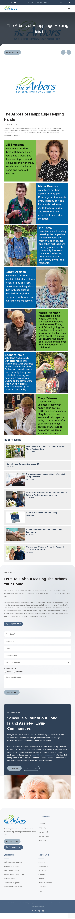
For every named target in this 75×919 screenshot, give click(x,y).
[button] (39, 2)
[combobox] (37, 662)
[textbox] (35, 662)
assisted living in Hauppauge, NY (43, 755)
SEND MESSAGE (12, 692)
